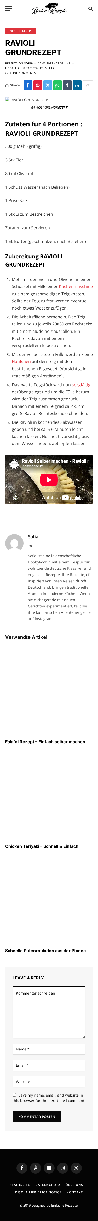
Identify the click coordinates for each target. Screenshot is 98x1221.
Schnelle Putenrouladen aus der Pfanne (45, 950)
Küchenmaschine (76, 286)
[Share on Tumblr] (67, 85)
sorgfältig (81, 385)
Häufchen (22, 361)
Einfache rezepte (20, 31)
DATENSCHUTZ (47, 1184)
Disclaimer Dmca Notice (38, 1192)
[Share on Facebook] (28, 85)
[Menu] (8, 8)
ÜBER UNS (74, 1184)
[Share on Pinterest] (37, 85)
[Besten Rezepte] (49, 8)
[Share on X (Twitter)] (47, 85)
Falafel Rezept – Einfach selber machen (45, 741)
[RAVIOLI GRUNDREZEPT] (27, 99)
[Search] (90, 8)
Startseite (20, 1184)
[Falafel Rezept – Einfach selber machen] (49, 691)
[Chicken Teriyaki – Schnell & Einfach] (49, 795)
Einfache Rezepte (64, 1205)
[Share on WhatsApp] (57, 85)
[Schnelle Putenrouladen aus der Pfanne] (49, 900)
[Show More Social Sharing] (88, 85)
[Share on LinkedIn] (77, 85)
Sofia (28, 63)
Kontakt (75, 1192)
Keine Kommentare (24, 73)
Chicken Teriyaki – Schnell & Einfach (41, 846)
